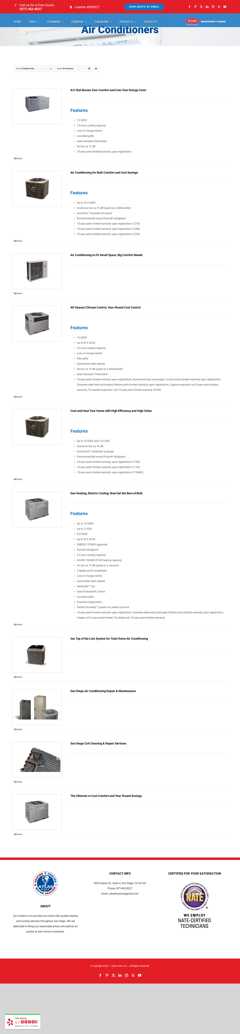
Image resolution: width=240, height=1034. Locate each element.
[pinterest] (195, 6)
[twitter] (201, 6)
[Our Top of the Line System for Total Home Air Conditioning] (37, 655)
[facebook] (189, 6)
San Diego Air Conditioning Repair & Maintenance (103, 691)
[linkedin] (207, 6)
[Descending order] (51, 68)
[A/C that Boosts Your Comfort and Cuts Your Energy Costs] (37, 106)
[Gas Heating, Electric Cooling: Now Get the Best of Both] (37, 509)
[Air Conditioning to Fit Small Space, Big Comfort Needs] (37, 271)
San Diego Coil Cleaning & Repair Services (98, 743)
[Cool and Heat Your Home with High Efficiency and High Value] (37, 427)
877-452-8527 (124, 888)
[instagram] (213, 6)
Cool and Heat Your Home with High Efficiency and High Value (111, 410)
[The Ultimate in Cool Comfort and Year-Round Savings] (37, 812)
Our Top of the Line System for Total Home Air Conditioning (109, 638)
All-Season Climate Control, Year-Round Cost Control (105, 307)
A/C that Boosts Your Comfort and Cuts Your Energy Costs (108, 90)
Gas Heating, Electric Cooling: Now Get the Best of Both (106, 493)
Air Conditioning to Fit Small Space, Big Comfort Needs (106, 255)
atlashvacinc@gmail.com (123, 893)
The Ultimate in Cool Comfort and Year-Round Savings (106, 796)
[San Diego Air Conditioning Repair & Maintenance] (37, 707)
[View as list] (96, 68)
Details (19, 158)
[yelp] (219, 6)
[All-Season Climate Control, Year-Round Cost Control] (37, 324)
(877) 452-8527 (30, 9)
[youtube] (225, 6)
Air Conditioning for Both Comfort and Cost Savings (104, 172)
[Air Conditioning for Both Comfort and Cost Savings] (37, 189)
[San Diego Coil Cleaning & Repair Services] (37, 760)
